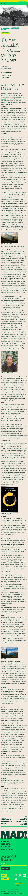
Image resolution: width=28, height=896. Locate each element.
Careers (5, 847)
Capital (5, 842)
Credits (17, 885)
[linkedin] (24, 875)
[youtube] (16, 879)
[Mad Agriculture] (3, 3)
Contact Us (7, 849)
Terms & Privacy (19, 882)
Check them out (22, 0)
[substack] (20, 875)
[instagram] (16, 875)
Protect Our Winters (13, 119)
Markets (6, 844)
